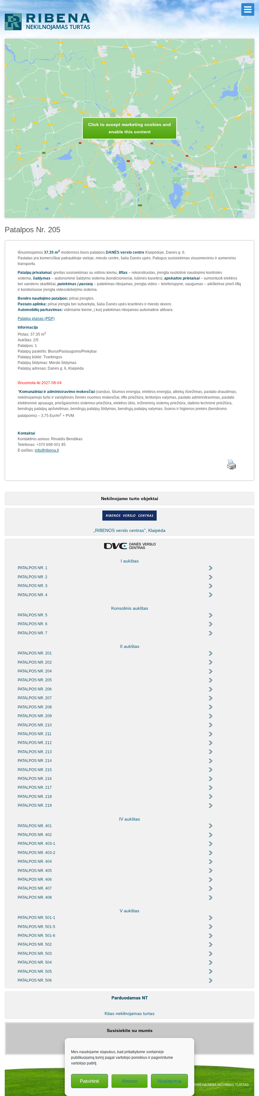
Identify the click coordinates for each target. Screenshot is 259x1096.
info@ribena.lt (47, 450)
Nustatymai (169, 1081)
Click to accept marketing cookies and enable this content (129, 128)
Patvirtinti (89, 1081)
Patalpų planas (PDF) (36, 318)
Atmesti (129, 1081)
